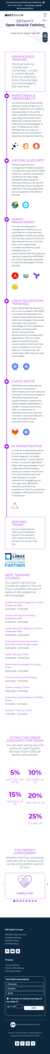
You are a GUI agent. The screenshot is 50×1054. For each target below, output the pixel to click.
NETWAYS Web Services (15, 934)
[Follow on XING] (33, 1043)
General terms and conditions (22, 1036)
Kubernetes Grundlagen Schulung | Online (23, 666)
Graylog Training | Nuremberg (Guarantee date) (20, 617)
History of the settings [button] (14, 968)
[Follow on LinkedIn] (17, 1043)
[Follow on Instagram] (28, 1043)
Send (33, 1008)
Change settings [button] (12, 965)
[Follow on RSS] (18, 951)
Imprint (11, 1033)
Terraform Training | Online (18, 710)
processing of (34, 998)
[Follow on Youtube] (12, 951)
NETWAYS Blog (11, 944)
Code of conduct (21, 1033)
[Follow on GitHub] (7, 951)
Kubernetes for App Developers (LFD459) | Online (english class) (21, 643)
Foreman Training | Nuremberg (21, 677)
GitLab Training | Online (16, 654)
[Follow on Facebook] (22, 1043)
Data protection (35, 1033)
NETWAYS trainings (13, 938)
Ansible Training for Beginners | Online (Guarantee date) (24, 604)
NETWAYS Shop (12, 940)
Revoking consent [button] (13, 971)
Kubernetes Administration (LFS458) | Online (24, 699)
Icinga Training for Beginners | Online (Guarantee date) (23, 630)
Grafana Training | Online (17, 687)
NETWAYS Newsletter (17, 979)
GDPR (36, 1036)
